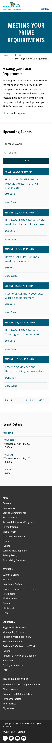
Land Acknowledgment (15, 550)
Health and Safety (12, 584)
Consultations (10, 527)
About (6, 497)
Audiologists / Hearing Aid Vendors (21, 684)
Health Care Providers (15, 679)
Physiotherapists (12, 698)
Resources (8, 607)
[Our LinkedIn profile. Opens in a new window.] (23, 738)
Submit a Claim (11, 574)
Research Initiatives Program (18, 522)
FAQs (5, 612)
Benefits (7, 579)
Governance (9, 508)
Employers (9, 621)
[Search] (5, 153)
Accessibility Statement (15, 560)
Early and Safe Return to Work (19, 646)
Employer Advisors (13, 665)
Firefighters (9, 593)
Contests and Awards (14, 536)
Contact (21, 731)
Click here (8, 113)
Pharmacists (9, 703)
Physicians (8, 708)
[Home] (12, 6)
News (6, 541)
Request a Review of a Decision (19, 589)
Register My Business (14, 627)
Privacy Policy (10, 555)
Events (6, 545)
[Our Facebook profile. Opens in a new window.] (5, 738)
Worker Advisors (12, 598)
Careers (7, 503)
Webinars (8, 432)
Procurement (10, 517)
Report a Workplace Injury (17, 636)
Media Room (9, 531)
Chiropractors (10, 689)
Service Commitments (15, 512)
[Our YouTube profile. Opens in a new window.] (17, 738)
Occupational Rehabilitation (17, 694)
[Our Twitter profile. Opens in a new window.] (11, 738)
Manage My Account (14, 632)
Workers (8, 569)
